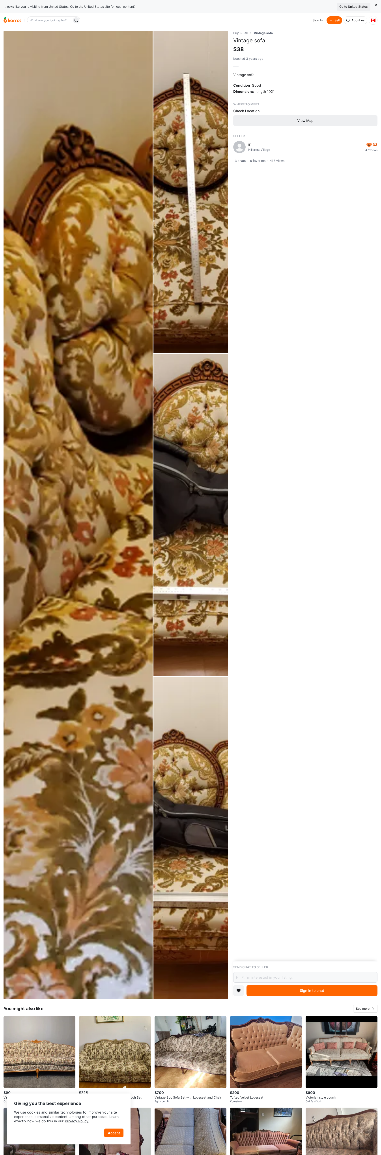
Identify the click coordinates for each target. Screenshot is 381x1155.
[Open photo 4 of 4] (190, 838)
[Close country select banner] (376, 5)
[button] (365, 1009)
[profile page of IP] (239, 147)
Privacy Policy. (77, 1121)
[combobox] (50, 20)
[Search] (76, 20)
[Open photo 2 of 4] (190, 192)
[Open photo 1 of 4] (78, 515)
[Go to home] (12, 20)
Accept (114, 1133)
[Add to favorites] (238, 990)
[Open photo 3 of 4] (190, 515)
